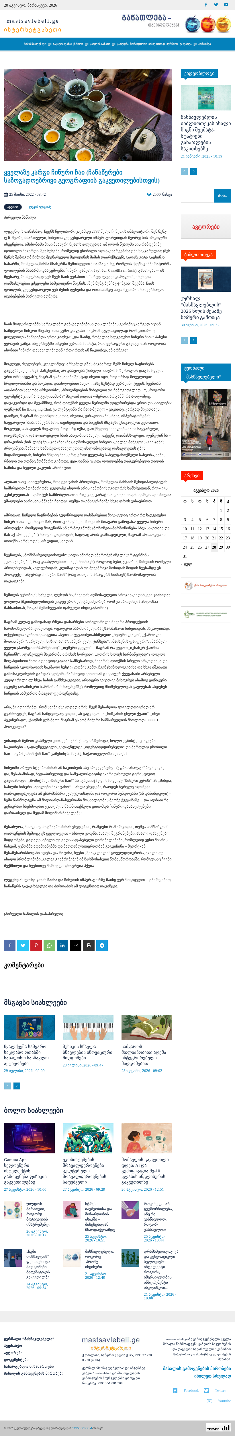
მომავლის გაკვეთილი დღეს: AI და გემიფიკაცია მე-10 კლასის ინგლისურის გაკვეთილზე (145, 1170)
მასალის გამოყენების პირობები (34, 1373)
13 (207, 529)
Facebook (191, 1390)
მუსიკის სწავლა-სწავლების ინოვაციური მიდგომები (87, 1052)
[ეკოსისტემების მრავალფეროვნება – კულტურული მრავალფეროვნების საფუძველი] (88, 1138)
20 (207, 538)
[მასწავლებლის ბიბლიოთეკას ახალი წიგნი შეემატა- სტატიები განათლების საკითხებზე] (206, 97)
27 (207, 547)
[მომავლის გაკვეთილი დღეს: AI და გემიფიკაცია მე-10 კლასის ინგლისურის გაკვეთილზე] (147, 1138)
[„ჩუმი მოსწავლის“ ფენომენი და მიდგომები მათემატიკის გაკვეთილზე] (13, 1258)
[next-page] (16, 1086)
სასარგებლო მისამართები (29, 1367)
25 (192, 547)
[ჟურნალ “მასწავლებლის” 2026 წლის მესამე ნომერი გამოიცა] (206, 279)
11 (192, 529)
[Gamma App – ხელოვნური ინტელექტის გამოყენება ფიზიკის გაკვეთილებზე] (29, 1138)
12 (200, 529)
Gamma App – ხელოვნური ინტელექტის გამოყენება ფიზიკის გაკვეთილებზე (25, 1170)
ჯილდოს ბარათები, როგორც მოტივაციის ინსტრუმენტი (38, 1214)
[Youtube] (226, 5)
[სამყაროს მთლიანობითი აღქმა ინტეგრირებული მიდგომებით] (147, 1027)
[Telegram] (102, 945)
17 (185, 538)
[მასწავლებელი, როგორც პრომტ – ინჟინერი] (72, 1258)
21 (214, 538)
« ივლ (186, 564)
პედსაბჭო (13, 1346)
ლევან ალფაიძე (40, 207)
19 (200, 538)
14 (214, 529)
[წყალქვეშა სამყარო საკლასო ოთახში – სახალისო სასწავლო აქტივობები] (29, 1027)
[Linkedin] (62, 945)
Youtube (224, 1401)
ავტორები (13, 1353)
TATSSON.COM (82, 1428)
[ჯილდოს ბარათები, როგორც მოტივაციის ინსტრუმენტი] (13, 1210)
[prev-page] (7, 1086)
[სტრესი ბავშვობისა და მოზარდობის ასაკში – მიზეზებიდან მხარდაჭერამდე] (72, 1210)
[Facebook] (206, 5)
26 (200, 547)
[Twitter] (216, 5)
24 (185, 547)
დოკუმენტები (16, 1360)
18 (192, 538)
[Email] (75, 945)
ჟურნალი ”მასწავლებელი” (29, 1339)
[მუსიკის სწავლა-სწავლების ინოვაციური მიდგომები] (88, 1027)
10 (185, 529)
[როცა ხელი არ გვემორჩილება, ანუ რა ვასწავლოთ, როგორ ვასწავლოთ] (130, 1210)
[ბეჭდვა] (89, 945)
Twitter (220, 1390)
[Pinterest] (36, 945)
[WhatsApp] (49, 945)
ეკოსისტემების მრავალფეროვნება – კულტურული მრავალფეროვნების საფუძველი (85, 1170)
